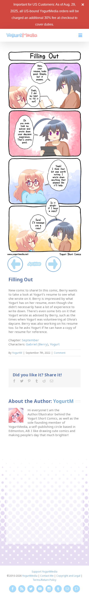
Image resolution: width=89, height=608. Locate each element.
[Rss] (21, 588)
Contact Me (47, 575)
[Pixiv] (76, 588)
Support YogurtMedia (44, 571)
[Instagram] (49, 588)
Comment (59, 353)
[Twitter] (21, 381)
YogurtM (17, 353)
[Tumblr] (36, 381)
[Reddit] (44, 381)
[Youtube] (39, 588)
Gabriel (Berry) (37, 344)
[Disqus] (44, 489)
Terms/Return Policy (44, 580)
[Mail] (51, 381)
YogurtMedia (29, 575)
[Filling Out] (44, 52)
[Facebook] (14, 381)
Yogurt (55, 344)
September (30, 340)
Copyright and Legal (68, 575)
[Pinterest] (29, 381)
